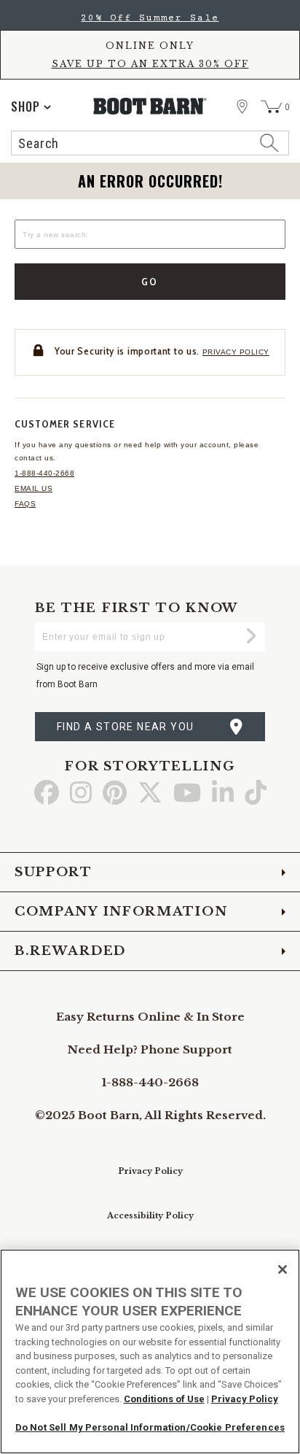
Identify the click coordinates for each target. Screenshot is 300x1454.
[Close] (283, 1269)
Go (150, 281)
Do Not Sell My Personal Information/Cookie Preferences (150, 1427)
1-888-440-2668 (44, 473)
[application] (31, 106)
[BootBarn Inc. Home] (150, 106)
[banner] (150, 81)
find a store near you (125, 726)
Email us (33, 488)
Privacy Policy (150, 1171)
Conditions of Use (164, 1398)
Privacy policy (235, 352)
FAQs (25, 504)
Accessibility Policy (150, 1215)
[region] (150, 1351)
